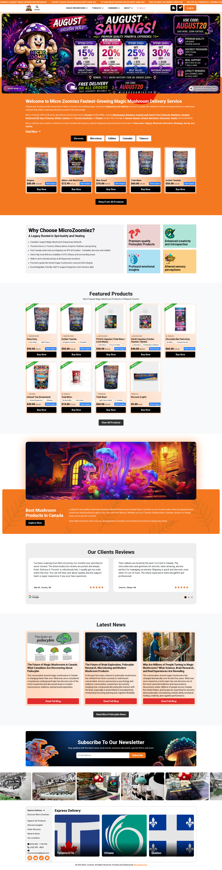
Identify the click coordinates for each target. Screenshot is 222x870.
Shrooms (78, 138)
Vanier (174, 118)
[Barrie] (156, 786)
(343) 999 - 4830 (37, 847)
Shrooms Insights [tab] (35, 825)
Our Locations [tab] (34, 838)
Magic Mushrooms (75, 8)
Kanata (128, 118)
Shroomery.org (140, 865)
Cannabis (112, 8)
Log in (190, 8)
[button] (185, 597)
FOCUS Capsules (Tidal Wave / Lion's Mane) (110, 340)
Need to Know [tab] (34, 834)
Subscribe (137, 755)
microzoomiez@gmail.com (38, 853)
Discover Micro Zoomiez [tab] (38, 814)
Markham (175, 115)
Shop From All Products (111, 201)
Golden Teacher (173, 180)
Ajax (42, 118)
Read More (31, 131)
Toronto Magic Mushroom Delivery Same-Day (73, 2)
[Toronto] (112, 786)
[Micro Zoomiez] (29, 8)
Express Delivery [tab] (35, 810)
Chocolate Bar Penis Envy (178, 339)
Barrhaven (154, 118)
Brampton (130, 115)
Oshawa (66, 118)
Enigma (30, 180)
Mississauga (119, 115)
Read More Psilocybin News (111, 714)
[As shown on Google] (33, 596)
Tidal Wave (136, 180)
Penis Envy (32, 339)
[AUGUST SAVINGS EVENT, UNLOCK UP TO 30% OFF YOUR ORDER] (111, 53)
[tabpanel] (124, 834)
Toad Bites (67, 397)
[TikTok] (41, 858)
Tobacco (96, 8)
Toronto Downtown (83, 118)
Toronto (88, 115)
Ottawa (99, 118)
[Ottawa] (67, 786)
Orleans (144, 118)
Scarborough (142, 115)
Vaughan (185, 115)
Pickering (49, 118)
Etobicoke (165, 115)
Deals (142, 8)
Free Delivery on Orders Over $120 (166, 2)
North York (154, 115)
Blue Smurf (101, 180)
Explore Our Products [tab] (37, 821)
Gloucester (165, 118)
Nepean (136, 118)
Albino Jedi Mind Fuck (72, 180)
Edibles (112, 138)
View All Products (111, 422)
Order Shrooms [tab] (34, 829)
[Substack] (47, 858)
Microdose (96, 138)
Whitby (58, 118)
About (127, 8)
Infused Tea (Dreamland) (39, 397)
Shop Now (13, 88)
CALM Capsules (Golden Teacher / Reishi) (142, 340)
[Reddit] (35, 858)
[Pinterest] (30, 858)
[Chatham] (23, 786)
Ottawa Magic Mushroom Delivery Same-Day (123, 2)
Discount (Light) (138, 397)
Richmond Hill (32, 118)
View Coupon (51, 183)
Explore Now (35, 522)
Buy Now (41, 189)
